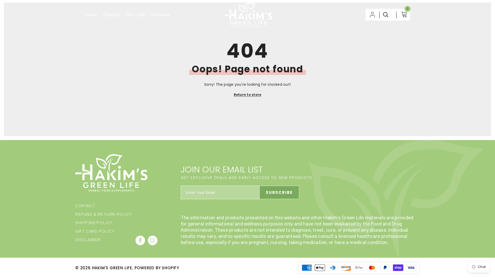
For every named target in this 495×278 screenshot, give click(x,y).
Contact (85, 205)
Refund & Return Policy (103, 214)
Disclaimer (88, 239)
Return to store (247, 94)
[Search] (386, 15)
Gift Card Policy (95, 231)
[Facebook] (140, 240)
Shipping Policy (93, 222)
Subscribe (279, 192)
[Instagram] (153, 240)
